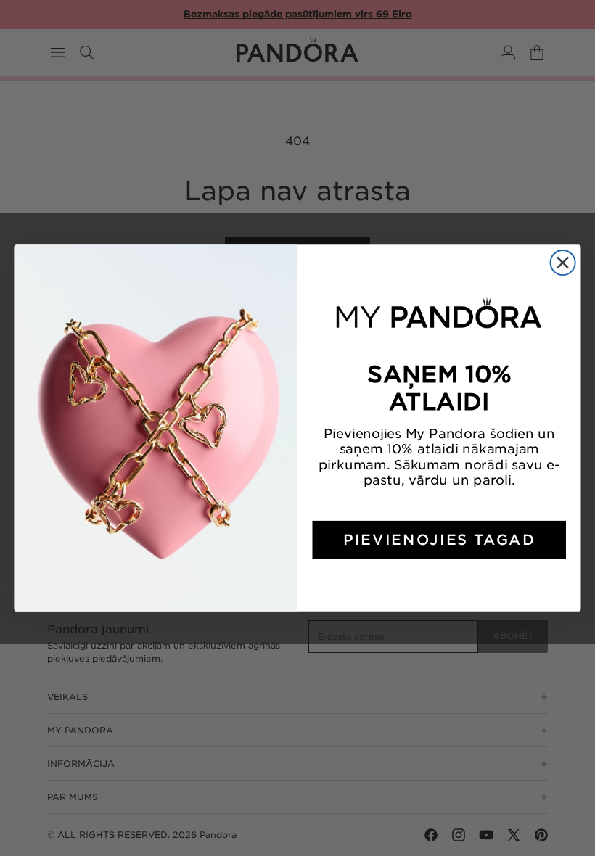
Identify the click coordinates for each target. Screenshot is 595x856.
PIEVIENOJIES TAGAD (439, 539)
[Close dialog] (563, 262)
